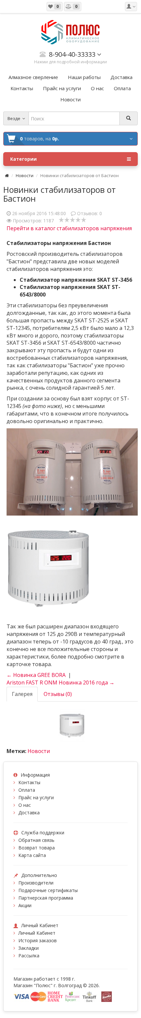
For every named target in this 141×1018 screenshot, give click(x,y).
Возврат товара (36, 848)
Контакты (29, 782)
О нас (24, 805)
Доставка (29, 812)
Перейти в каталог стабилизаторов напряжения (69, 228)
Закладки (28, 948)
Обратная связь (36, 840)
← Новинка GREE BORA (36, 675)
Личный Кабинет (36, 933)
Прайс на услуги (36, 797)
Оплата (26, 790)
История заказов (37, 940)
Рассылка (28, 955)
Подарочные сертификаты (48, 890)
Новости (24, 175)
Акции (24, 905)
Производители (35, 883)
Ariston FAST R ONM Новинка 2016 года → (60, 682)
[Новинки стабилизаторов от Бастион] (72, 725)
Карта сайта (32, 855)
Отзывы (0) (58, 694)
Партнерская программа (45, 898)
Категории (23, 159)
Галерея (22, 694)
